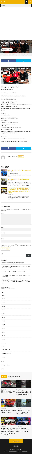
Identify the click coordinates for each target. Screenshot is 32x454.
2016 (3, 332)
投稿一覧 (20, 156)
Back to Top (16, 441)
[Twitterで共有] (23, 60)
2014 (3, 339)
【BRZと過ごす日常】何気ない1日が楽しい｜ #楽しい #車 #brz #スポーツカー (23, 412)
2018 (3, 324)
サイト (2, 238)
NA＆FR (20, 449)
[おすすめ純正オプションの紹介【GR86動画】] (4, 181)
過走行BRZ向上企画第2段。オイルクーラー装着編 (13, 262)
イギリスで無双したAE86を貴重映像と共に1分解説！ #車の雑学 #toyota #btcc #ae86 (23, 393)
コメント (3, 213)
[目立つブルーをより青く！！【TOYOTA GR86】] (4, 172)
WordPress (24, 451)
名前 (2, 227)
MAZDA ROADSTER (6, 353)
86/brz (10, 49)
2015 (3, 335)
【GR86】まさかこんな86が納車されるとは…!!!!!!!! (13, 271)
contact (2, 369)
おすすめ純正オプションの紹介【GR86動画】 (19, 179)
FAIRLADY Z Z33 (6, 349)
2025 (3, 298)
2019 (3, 321)
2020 (3, 317)
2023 (3, 306)
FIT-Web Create (13, 451)
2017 (3, 328)
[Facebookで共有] (8, 60)
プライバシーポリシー (5, 365)
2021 (3, 313)
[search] (30, 5)
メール (3, 232)
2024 (3, 302)
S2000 (3, 357)
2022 (3, 310)
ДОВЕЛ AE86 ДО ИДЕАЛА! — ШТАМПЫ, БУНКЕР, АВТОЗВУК (23, 430)
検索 (2, 253)
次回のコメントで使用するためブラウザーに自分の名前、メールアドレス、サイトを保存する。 (16, 246)
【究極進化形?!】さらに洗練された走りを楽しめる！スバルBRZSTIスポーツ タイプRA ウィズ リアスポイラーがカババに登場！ (16, 282)
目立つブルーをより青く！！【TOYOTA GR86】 (19, 170)
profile (2, 361)
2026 (3, 295)
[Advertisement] (16, 24)
